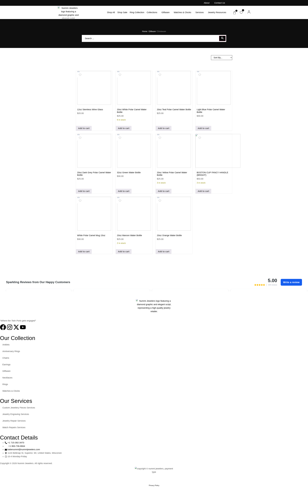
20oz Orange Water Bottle (169, 235)
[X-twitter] (16, 327)
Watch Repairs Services (13, 427)
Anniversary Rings (11, 351)
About (206, 3)
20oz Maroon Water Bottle (129, 235)
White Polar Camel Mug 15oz (91, 235)
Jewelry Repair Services (14, 421)
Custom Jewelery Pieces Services (18, 407)
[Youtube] (23, 327)
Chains (5, 358)
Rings (5, 384)
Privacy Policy (154, 485)
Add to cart (84, 128)
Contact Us (219, 3)
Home (144, 31)
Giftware (152, 31)
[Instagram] (10, 327)
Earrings (6, 364)
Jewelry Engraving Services (15, 414)
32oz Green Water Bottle (129, 172)
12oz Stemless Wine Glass (90, 109)
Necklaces (7, 377)
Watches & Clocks (11, 391)
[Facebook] (3, 327)
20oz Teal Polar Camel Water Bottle (174, 109)
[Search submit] (222, 38)
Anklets (6, 344)
